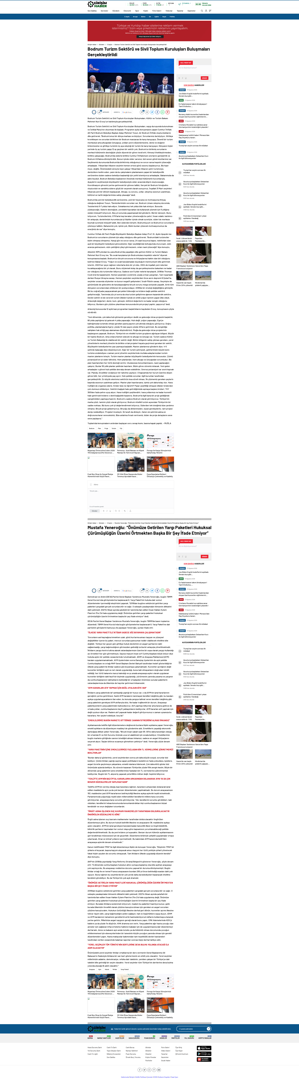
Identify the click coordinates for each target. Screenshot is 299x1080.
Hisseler (163, 1037)
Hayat (164, 17)
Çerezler (150, 1077)
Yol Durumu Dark (94, 1051)
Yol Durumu (189, 1037)
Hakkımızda (125, 1077)
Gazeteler (192, 11)
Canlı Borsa (130, 1047)
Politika (172, 17)
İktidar (115, 969)
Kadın (145, 11)
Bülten (143, 17)
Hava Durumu (134, 1037)
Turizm (114, 428)
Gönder (94, 511)
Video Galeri (165, 1051)
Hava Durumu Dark (95, 1047)
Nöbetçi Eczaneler (114, 1054)
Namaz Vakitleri (104, 1037)
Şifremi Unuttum (181, 1054)
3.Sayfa (126, 17)
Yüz (121, 428)
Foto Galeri (156, 11)
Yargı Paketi (125, 969)
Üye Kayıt (179, 1051)
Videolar (169, 11)
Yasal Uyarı (174, 1077)
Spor (137, 11)
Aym (99, 969)
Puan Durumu (149, 1037)
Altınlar (148, 1047)
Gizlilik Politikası (140, 1077)
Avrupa (135, 17)
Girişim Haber (92, 44)
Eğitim (157, 17)
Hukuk (107, 969)
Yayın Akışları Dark (114, 1051)
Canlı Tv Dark (112, 1047)
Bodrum (91, 428)
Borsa (90, 1037)
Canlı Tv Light (93, 1054)
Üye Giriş (178, 1047)
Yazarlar (180, 11)
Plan (99, 428)
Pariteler (175, 1037)
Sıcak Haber (165, 1060)
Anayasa (92, 969)
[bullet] (119, 510)
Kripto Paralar (205, 1037)
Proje (106, 428)
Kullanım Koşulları (164, 1077)
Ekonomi (127, 11)
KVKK (155, 1077)
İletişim (132, 1077)
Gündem (115, 11)
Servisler (104, 11)
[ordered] (115, 510)
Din (150, 17)
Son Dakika (92, 11)
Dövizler (148, 1051)
